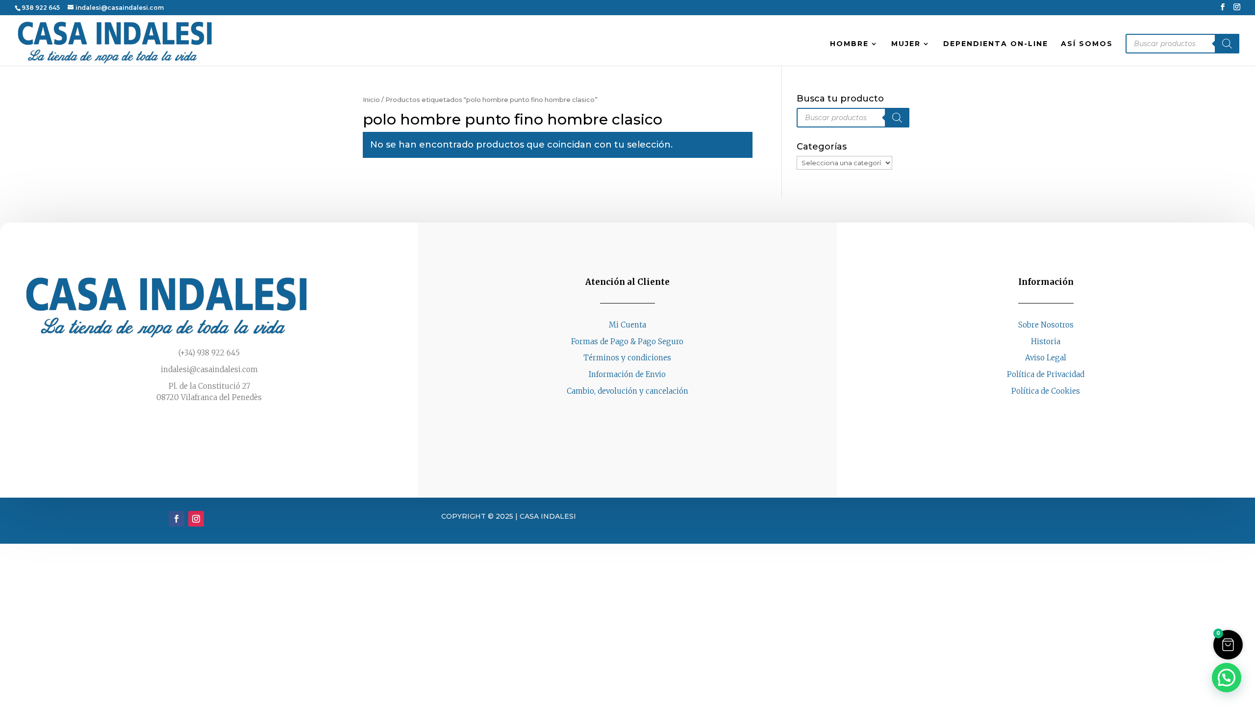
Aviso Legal (1045, 357)
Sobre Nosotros (1046, 324)
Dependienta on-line (995, 44)
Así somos (1087, 44)
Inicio (371, 99)
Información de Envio (627, 374)
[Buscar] (1227, 43)
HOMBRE (849, 44)
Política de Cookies (1045, 391)
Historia (1045, 341)
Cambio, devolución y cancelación (627, 391)
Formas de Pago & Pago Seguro (627, 341)
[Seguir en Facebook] (1036, 410)
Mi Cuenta (627, 324)
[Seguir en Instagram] (1055, 410)
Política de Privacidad (1045, 374)
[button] (1228, 644)
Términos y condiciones (627, 357)
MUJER (906, 44)
